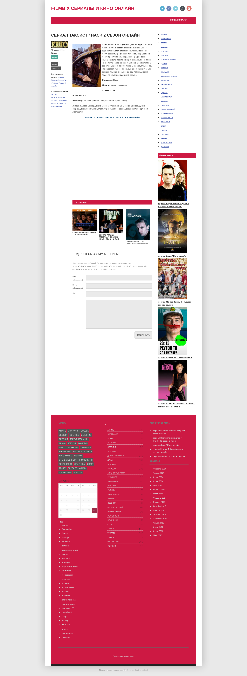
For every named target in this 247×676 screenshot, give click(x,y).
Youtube (189, 8)
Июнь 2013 (158, 531)
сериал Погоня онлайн (83, 30)
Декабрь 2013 (159, 506)
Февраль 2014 (159, 498)
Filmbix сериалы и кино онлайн (92, 8)
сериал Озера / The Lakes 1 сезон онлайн (137, 243)
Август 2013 (158, 523)
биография (73, 431)
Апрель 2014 (159, 489)
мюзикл (164, 101)
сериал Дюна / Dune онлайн (172, 256)
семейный (165, 122)
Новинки (165, 105)
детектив (165, 51)
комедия (165, 72)
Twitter (175, 8)
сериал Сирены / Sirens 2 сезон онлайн (84, 233)
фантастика (166, 142)
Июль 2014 (158, 477)
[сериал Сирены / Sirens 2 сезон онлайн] (84, 230)
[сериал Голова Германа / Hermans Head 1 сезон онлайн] (111, 232)
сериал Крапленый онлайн (66, 33)
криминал (56, 68)
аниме (62, 431)
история (164, 67)
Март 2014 (158, 494)
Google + (182, 8)
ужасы (164, 138)
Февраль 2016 (159, 469)
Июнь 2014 (158, 481)
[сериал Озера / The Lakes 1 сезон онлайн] (138, 239)
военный (74, 435)
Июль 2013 (158, 527)
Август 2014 (158, 473)
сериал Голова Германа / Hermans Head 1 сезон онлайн (109, 237)
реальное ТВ (167, 117)
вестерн (164, 47)
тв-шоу (164, 130)
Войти (138, 670)
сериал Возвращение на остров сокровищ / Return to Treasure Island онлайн (59, 100)
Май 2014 (157, 485)
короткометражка (169, 76)
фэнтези (165, 146)
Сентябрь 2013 (160, 518)
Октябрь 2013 (159, 514)
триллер (165, 134)
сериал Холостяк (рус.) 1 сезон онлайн (72, 36)
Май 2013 (157, 535)
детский (164, 55)
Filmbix (54, 53)
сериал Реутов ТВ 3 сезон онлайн (89, 27)
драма (54, 57)
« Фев (60, 522)
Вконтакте (162, 8)
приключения (167, 113)
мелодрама (166, 84)
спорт (163, 126)
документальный (169, 59)
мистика (164, 88)
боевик (164, 43)
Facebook (169, 8)
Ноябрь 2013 (159, 510)
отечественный (168, 109)
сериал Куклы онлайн (64, 39)
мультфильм (167, 97)
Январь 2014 (159, 502)
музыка (164, 92)
